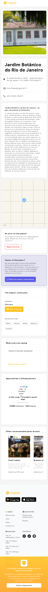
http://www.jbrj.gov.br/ (16, 88)
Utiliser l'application (24, 585)
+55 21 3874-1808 (14, 96)
